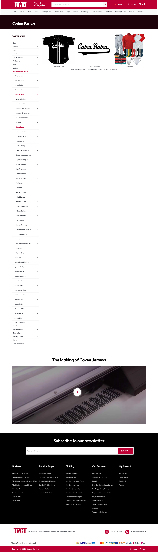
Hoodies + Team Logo (78, 69)
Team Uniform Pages (21, 19)
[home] (13, 19)
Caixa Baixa (43, 19)
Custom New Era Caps (95, 69)
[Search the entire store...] (105, 4)
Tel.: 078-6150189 (116, 532)
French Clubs (34, 19)
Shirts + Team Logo (110, 69)
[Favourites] (139, 4)
